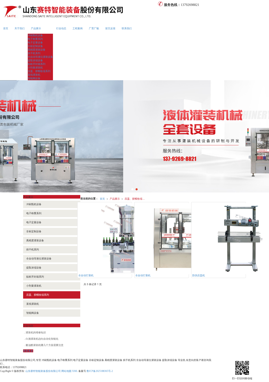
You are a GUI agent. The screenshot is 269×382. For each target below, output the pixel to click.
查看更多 (28, 350)
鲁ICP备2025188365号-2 (100, 371)
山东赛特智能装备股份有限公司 (43, 371)
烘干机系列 (34, 53)
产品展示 (36, 28)
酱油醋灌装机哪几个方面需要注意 (44, 345)
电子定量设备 (35, 42)
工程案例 (78, 28)
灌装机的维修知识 (36, 332)
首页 (5, 28)
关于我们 (20, 28)
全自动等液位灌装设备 (40, 56)
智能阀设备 (34, 78)
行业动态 (61, 28)
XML (75, 371)
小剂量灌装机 (35, 67)
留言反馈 (110, 28)
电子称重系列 (35, 38)
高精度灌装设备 (36, 49)
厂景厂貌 (94, 28)
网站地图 (66, 371)
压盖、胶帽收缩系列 (39, 71)
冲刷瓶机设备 (35, 35)
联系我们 (127, 28)
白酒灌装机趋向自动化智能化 (42, 338)
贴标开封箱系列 (36, 64)
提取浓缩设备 (35, 60)
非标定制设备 (35, 46)
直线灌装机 (34, 74)
